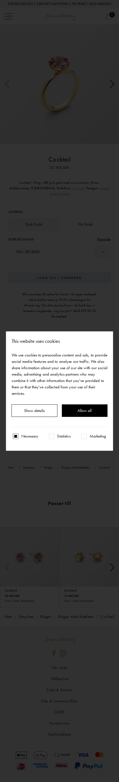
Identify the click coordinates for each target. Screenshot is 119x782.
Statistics (64, 436)
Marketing (98, 436)
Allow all (84, 410)
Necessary (29, 436)
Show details (34, 410)
